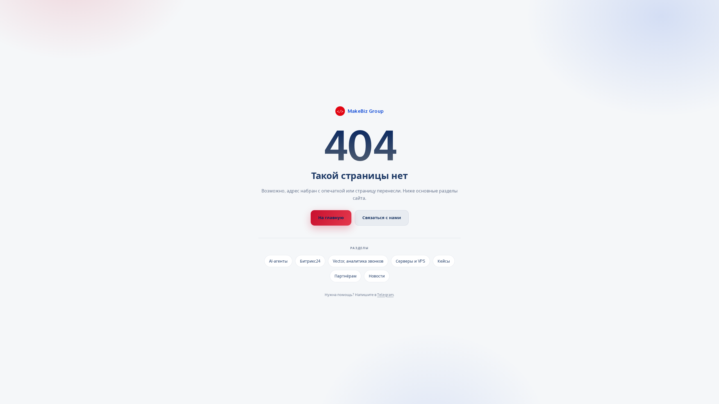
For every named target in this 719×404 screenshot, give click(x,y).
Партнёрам (345, 276)
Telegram (385, 294)
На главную (331, 217)
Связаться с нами (381, 217)
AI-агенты (278, 261)
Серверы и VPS (410, 261)
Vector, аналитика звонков (358, 261)
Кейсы (444, 261)
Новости (377, 276)
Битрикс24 (310, 261)
